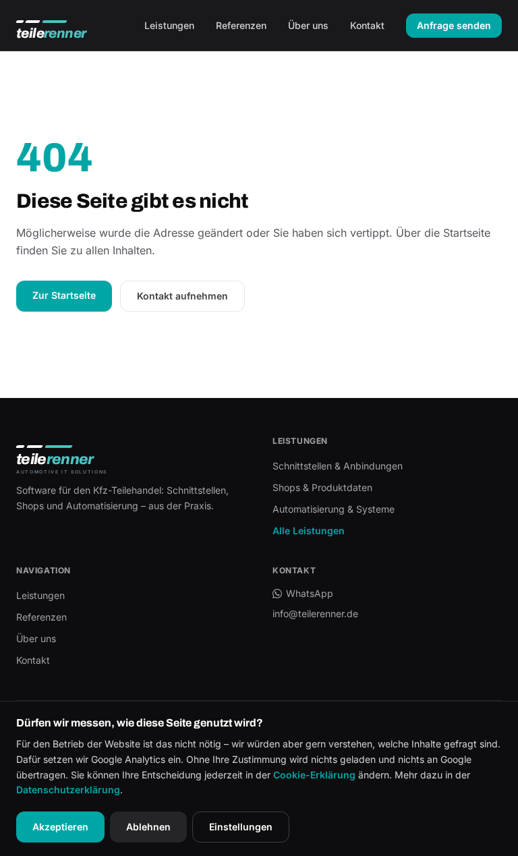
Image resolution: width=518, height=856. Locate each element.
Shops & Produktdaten (322, 487)
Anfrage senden (454, 25)
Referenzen (241, 25)
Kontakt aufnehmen (182, 296)
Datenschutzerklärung (68, 789)
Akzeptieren (60, 826)
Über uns (308, 25)
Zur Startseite (64, 295)
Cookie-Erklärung (314, 774)
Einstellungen (240, 826)
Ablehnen (148, 826)
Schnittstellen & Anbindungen (337, 466)
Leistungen (169, 25)
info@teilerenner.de (315, 613)
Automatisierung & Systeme (333, 509)
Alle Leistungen (308, 530)
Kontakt (367, 25)
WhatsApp (309, 593)
